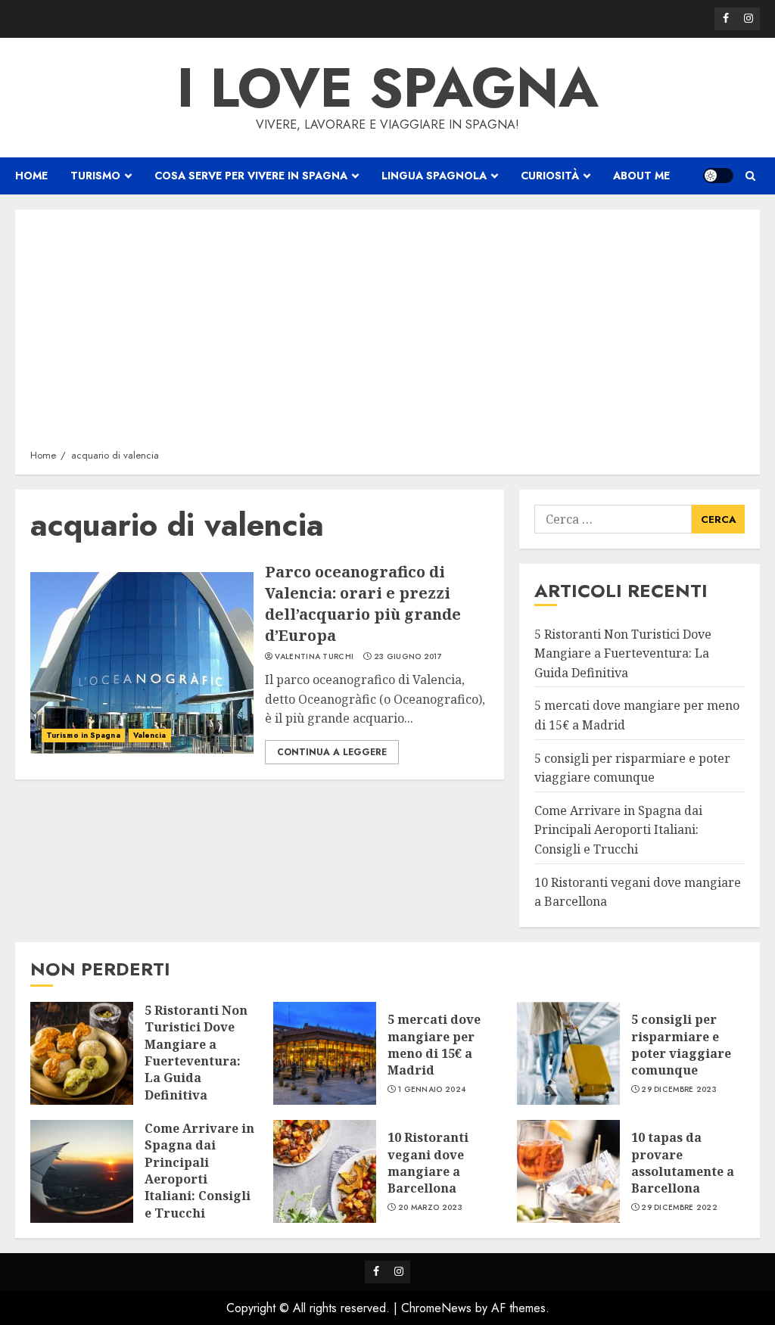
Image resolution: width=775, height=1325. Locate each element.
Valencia (150, 735)
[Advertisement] (387, 334)
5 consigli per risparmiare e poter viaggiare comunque (681, 1044)
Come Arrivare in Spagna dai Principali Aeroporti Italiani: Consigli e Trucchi (618, 829)
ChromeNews (436, 1308)
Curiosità (550, 175)
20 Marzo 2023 (430, 1207)
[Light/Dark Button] (718, 175)
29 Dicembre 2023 (679, 1089)
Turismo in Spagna (83, 735)
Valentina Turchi (314, 657)
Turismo (95, 175)
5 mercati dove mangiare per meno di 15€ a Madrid (434, 1044)
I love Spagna (388, 87)
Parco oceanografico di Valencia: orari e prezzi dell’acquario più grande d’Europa (363, 603)
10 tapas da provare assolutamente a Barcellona (682, 1162)
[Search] (750, 176)
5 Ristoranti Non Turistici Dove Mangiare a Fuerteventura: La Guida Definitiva (622, 653)
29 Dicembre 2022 (679, 1207)
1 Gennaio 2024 (431, 1089)
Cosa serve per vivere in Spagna (250, 175)
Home (31, 175)
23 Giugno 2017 (408, 657)
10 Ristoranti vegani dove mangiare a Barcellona (428, 1162)
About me (641, 175)
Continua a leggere (332, 752)
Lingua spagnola (434, 175)
